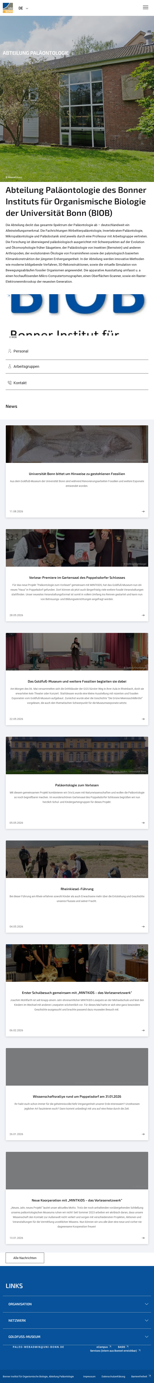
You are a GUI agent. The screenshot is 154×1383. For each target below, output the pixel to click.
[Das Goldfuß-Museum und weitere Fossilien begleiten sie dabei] (143, 719)
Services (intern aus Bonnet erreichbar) (113, 1350)
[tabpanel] (77, 99)
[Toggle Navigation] (145, 8)
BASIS (121, 1346)
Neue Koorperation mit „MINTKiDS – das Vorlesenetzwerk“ (77, 1200)
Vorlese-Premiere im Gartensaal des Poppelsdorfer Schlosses (77, 577)
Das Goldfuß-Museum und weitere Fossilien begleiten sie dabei (77, 681)
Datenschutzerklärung (113, 1376)
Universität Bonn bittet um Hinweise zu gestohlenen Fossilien (77, 474)
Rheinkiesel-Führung (77, 889)
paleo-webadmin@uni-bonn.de (38, 1346)
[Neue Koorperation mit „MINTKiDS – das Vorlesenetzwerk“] (143, 1238)
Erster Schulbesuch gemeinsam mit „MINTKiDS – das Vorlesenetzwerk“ (77, 992)
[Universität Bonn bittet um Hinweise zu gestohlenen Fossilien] (143, 511)
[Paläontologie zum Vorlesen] (143, 823)
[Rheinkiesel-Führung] (143, 927)
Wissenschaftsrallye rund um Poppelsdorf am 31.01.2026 (77, 1096)
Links (14, 1285)
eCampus (102, 1346)
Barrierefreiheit (139, 1376)
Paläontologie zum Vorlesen (77, 785)
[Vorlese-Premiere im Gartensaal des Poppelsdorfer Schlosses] (143, 615)
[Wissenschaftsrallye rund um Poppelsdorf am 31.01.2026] (143, 1134)
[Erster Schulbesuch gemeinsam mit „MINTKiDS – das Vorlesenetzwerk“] (143, 1030)
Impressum (89, 1376)
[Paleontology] (8, 8)
